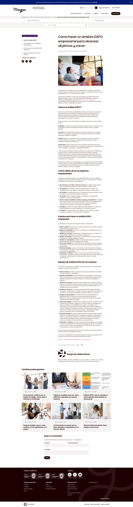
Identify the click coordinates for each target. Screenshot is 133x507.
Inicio (27, 17)
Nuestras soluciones (30, 482)
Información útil (72, 482)
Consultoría (26, 486)
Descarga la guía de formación (74, 492)
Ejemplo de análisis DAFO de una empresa (32, 53)
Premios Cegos (49, 486)
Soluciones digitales (28, 488)
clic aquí (95, 2)
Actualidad (49, 482)
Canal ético (69, 494)
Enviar (47, 457)
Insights (31, 17)
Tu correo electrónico (75, 443)
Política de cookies (105, 504)
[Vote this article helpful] (77, 344)
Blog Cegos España (93, 482)
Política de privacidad (95, 504)
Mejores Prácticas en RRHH (50, 17)
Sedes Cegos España (71, 486)
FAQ (68, 490)
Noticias (47, 484)
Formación (26, 484)
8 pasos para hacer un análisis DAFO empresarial (33, 49)
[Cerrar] (130, 2)
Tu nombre (49, 443)
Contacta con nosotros (72, 488)
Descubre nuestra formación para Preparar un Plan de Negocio (74, 339)
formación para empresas (87, 99)
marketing (69, 93)
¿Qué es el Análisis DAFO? (30, 40)
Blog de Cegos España (39, 17)
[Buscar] (96, 7)
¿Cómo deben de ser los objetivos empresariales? (32, 44)
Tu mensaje (49, 449)
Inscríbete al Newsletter (51, 488)
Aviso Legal (86, 504)
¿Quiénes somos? (71, 484)
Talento (25, 490)
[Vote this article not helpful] (81, 344)
